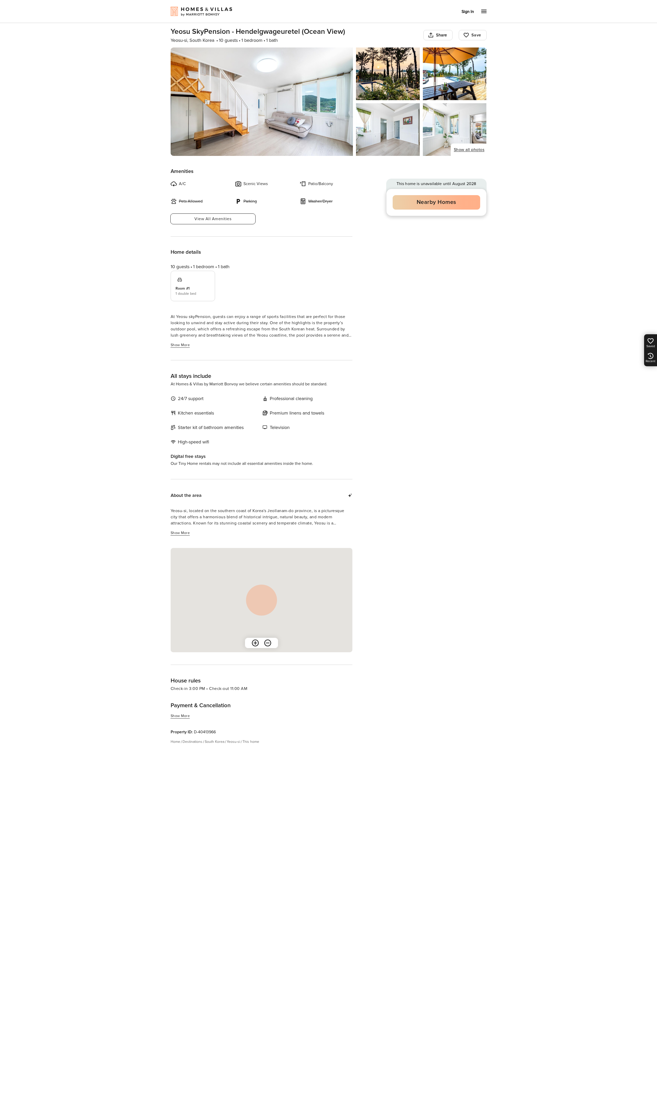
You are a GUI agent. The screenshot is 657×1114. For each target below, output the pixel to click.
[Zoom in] (255, 643)
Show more (180, 345)
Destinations (192, 741)
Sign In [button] (468, 11)
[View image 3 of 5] (455, 73)
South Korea (214, 741)
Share (441, 35)
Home (175, 741)
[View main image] (262, 101)
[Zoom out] (268, 643)
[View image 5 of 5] (455, 129)
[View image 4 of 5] (388, 129)
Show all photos (469, 149)
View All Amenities (212, 218)
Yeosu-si (233, 741)
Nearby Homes (436, 202)
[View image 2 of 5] (388, 73)
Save (476, 35)
